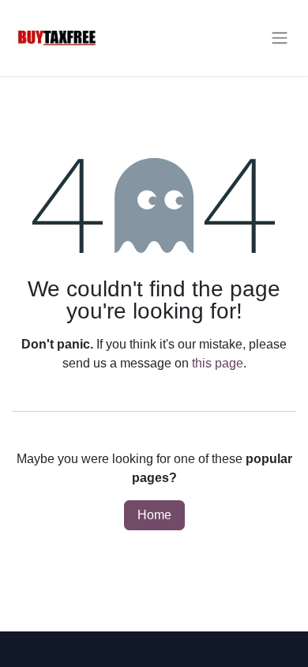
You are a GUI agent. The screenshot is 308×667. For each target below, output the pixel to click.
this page (217, 363)
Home (154, 515)
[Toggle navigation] (279, 38)
